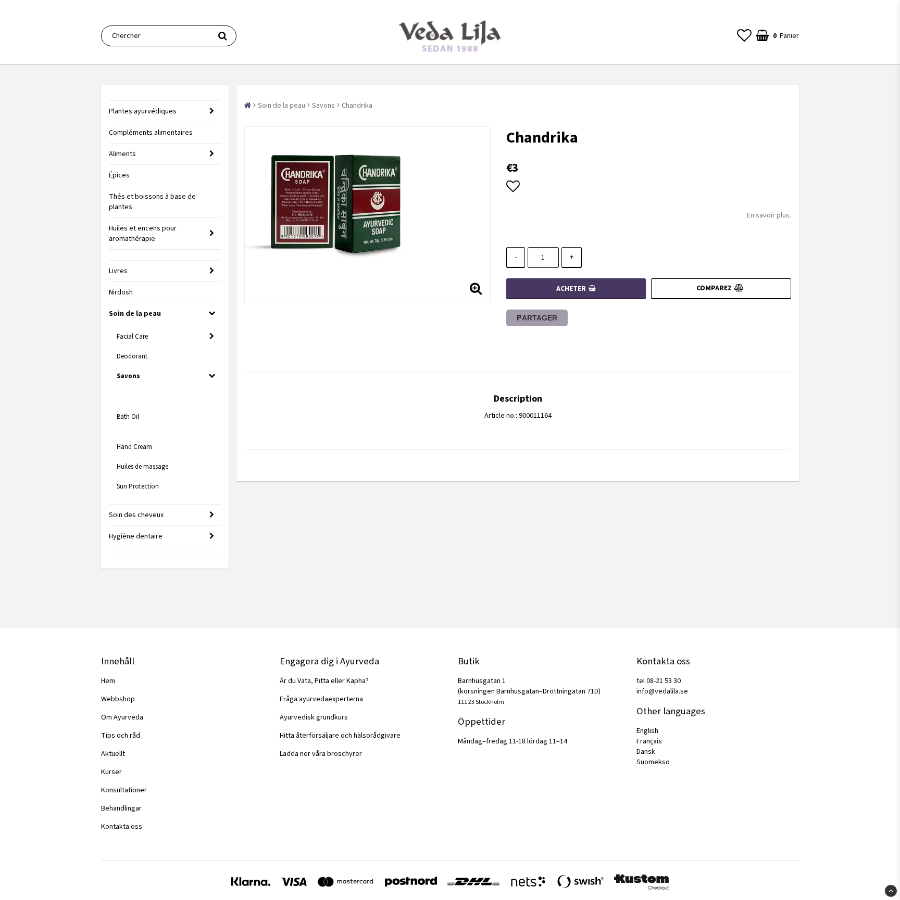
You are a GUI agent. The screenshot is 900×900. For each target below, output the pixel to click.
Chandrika (357, 105)
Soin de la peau (135, 313)
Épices (119, 175)
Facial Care (132, 336)
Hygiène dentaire (135, 536)
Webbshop (118, 699)
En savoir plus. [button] (769, 215)
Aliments (122, 154)
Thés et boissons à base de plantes (152, 201)
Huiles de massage (142, 466)
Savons (128, 376)
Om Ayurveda (122, 717)
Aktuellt (113, 754)
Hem (108, 681)
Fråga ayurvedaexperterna (321, 699)
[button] (744, 36)
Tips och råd (120, 735)
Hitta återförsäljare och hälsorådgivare (340, 735)
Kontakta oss (121, 826)
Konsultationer (124, 790)
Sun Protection (138, 486)
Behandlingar (121, 808)
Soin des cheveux (136, 515)
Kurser (111, 772)
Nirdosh (121, 292)
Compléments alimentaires (151, 132)
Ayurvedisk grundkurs (314, 717)
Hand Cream (134, 447)
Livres (118, 271)
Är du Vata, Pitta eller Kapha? (324, 681)
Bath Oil (128, 416)
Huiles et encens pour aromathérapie (143, 233)
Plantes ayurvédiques (143, 111)
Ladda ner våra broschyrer (321, 754)
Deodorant (132, 356)
